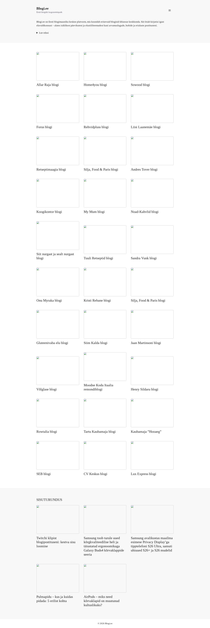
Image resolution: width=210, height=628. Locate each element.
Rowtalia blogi (46, 431)
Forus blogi (44, 127)
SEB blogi (43, 474)
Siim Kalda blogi (95, 343)
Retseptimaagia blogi (51, 169)
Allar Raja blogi (47, 85)
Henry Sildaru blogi (144, 389)
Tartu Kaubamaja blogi (100, 431)
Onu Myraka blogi (49, 300)
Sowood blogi (140, 85)
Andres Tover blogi (144, 169)
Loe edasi (44, 32)
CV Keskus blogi (95, 474)
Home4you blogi (95, 85)
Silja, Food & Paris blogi (101, 169)
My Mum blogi (94, 212)
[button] (170, 10)
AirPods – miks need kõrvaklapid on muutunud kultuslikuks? (101, 601)
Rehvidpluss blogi (96, 127)
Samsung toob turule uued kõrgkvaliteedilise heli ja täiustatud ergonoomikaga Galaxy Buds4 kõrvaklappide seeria (104, 546)
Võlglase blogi (46, 389)
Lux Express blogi (143, 474)
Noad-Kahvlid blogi (145, 212)
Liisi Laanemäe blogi (146, 127)
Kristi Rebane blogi (97, 300)
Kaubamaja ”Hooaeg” (146, 431)
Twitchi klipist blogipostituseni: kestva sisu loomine (55, 542)
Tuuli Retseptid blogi (98, 258)
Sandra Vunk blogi (144, 258)
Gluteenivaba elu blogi (52, 343)
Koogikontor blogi (49, 212)
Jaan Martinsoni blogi (146, 343)
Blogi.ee (42, 8)
